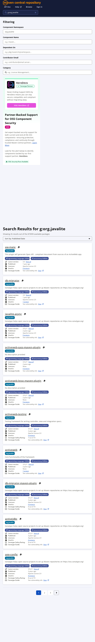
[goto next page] (56, 592)
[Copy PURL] (18, 247)
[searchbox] (19, 12)
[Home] (47, 3)
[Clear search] (35, 12)
